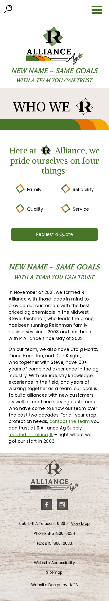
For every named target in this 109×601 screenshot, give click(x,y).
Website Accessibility (54, 562)
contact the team (69, 421)
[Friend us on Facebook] (46, 504)
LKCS (73, 585)
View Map (80, 523)
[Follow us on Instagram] (62, 504)
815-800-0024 (61, 533)
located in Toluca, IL (31, 435)
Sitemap (54, 572)
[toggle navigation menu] (97, 10)
